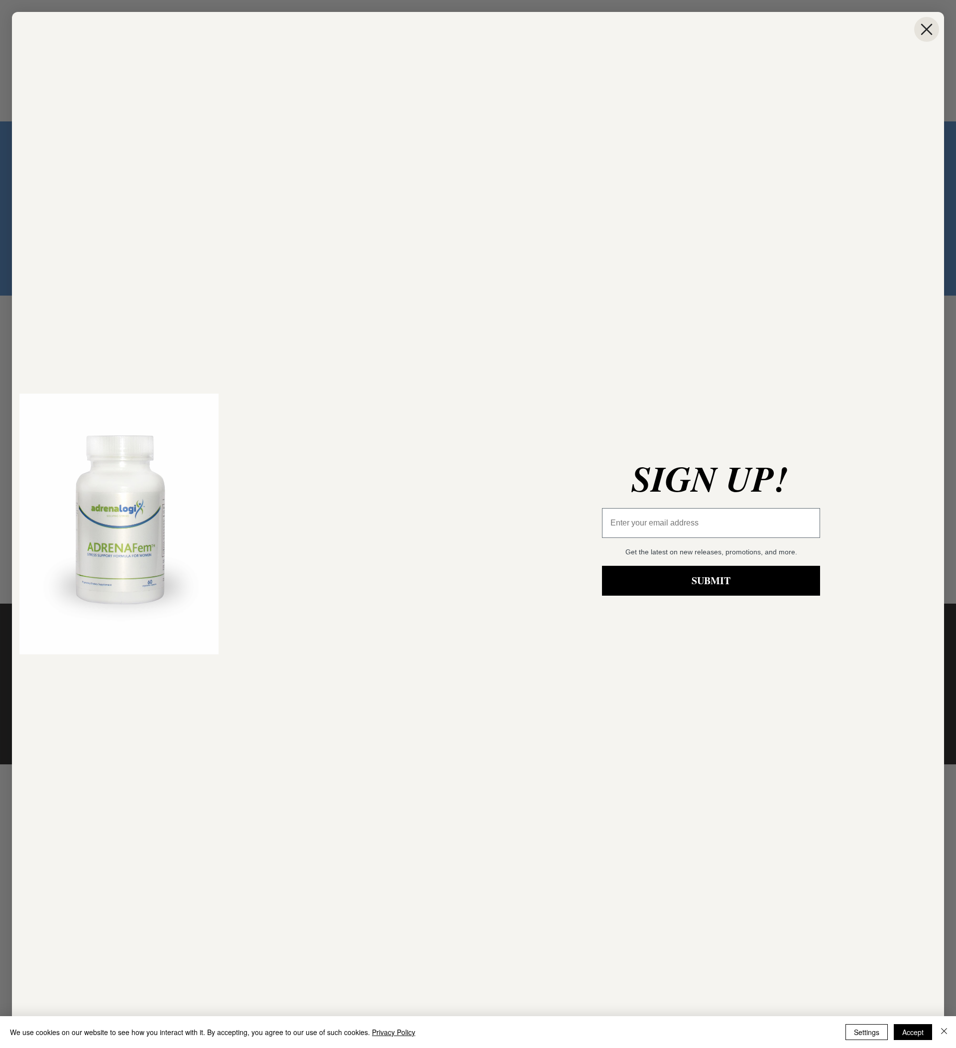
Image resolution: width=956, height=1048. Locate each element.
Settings (866, 1032)
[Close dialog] (926, 29)
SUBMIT (711, 580)
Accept (913, 1032)
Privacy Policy (393, 1032)
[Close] (944, 1032)
